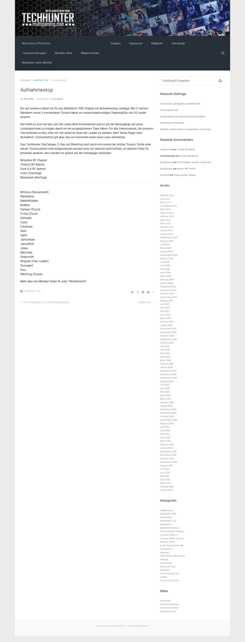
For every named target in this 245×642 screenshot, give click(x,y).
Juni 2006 (165, 349)
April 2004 (165, 437)
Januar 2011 (166, 230)
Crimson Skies (167, 542)
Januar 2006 (166, 367)
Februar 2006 (167, 363)
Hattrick (164, 559)
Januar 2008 (166, 283)
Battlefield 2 (166, 517)
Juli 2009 (164, 244)
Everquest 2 (166, 549)
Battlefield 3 (166, 524)
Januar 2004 (166, 448)
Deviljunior (166, 162)
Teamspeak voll (169, 110)
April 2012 (165, 220)
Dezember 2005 (168, 370)
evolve (99, 626)
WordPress (143, 626)
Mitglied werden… (91, 53)
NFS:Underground (169, 573)
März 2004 (165, 441)
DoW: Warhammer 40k (171, 545)
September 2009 (168, 237)
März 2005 (165, 398)
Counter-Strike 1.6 (169, 535)
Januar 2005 (166, 405)
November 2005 (168, 374)
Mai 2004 (164, 434)
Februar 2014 (167, 213)
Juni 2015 (165, 199)
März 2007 (165, 318)
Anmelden (165, 600)
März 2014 (165, 209)
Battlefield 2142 (168, 520)
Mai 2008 (164, 269)
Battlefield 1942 (41, 80)
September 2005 (168, 377)
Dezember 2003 (168, 451)
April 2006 (165, 356)
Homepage (166, 563)
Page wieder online (185, 175)
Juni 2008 (165, 265)
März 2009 (165, 248)
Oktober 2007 (167, 293)
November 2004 (168, 413)
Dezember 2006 (168, 328)
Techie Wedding (186, 149)
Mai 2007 (164, 311)
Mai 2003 (164, 476)
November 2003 (168, 455)
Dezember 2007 (168, 286)
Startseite (24, 80)
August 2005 (166, 381)
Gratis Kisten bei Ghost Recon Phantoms (183, 116)
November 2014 (168, 206)
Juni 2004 (165, 430)
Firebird (58, 99)
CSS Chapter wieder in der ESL (194, 162)
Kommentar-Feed (169, 607)
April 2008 (165, 272)
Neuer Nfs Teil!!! (186, 168)
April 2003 (165, 479)
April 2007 (165, 314)
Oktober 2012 (167, 216)
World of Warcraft (169, 580)
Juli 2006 (164, 346)
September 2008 (168, 255)
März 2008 (165, 276)
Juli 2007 (164, 304)
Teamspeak (178, 43)
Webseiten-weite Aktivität (37, 62)
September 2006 (168, 339)
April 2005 (165, 395)
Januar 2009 (166, 251)
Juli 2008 (164, 262)
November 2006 (168, 332)
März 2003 (165, 483)
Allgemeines (166, 510)
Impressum (136, 43)
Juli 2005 (164, 384)
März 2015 (165, 202)
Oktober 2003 (167, 458)
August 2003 (166, 465)
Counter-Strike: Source (171, 538)
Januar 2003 (166, 490)
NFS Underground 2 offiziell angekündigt (46, 302)
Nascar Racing (167, 566)
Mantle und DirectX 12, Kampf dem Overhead (185, 129)
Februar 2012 (167, 227)
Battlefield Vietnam (170, 527)
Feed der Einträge (169, 604)
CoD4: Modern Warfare (172, 531)
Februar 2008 (167, 279)
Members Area (63, 53)
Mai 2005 (164, 391)
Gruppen (116, 43)
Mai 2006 (164, 353)
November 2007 (168, 290)
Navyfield (165, 570)
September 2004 (168, 420)
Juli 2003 (164, 469)
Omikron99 (166, 149)
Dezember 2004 (168, 409)
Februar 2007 (167, 321)
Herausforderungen (34, 53)
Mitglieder (157, 43)
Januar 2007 (166, 325)
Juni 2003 (165, 472)
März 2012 (165, 223)
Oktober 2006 (167, 335)
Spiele (163, 577)
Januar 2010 (166, 234)
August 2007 (166, 300)
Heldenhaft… (145, 302)
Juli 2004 (164, 427)
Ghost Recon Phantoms (36, 43)
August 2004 (166, 423)
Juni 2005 (165, 388)
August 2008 (166, 258)
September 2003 (168, 462)
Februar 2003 (167, 486)
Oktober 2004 (167, 416)
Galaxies (164, 552)
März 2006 (165, 360)
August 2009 (166, 241)
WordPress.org (168, 611)
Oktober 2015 (167, 195)
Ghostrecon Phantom (172, 122)
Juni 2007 (165, 307)
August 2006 (166, 342)
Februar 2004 (167, 444)
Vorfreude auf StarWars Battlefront (180, 103)
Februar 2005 (167, 402)
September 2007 (168, 297)
